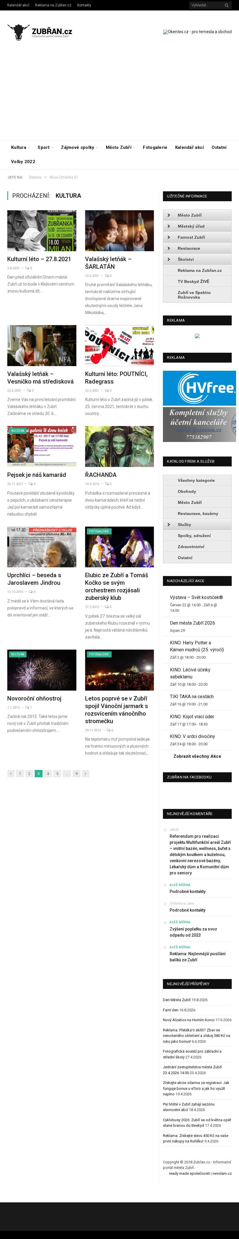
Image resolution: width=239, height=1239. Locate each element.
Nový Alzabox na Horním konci (189, 1020)
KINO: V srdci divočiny (192, 736)
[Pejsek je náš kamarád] (41, 446)
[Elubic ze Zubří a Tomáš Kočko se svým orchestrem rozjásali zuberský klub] (119, 547)
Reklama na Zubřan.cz (53, 5)
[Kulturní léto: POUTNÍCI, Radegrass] (119, 345)
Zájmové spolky (77, 147)
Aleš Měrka (180, 885)
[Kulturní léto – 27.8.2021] (41, 230)
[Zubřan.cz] (44, 31)
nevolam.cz (222, 1173)
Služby (184, 524)
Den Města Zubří (177, 1000)
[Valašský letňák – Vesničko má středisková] (41, 345)
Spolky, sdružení (194, 535)
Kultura (18, 147)
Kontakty (84, 5)
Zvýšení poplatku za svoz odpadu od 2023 (193, 932)
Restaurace (189, 248)
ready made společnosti (189, 1173)
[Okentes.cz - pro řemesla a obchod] (197, 337)
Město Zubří (118, 147)
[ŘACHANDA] (119, 446)
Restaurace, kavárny (198, 513)
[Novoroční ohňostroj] (41, 670)
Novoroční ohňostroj (34, 698)
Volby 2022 (23, 161)
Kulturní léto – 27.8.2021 (39, 259)
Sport (44, 147)
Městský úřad (191, 226)
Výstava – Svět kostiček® (196, 597)
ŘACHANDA (101, 474)
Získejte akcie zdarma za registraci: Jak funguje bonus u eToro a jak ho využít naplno (196, 1088)
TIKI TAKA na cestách (192, 696)
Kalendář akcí (18, 5)
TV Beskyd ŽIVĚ (193, 281)
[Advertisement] (119, 96)
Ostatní (219, 147)
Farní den (170, 1010)
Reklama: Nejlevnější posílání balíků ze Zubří (198, 956)
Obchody (187, 491)
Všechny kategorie (196, 480)
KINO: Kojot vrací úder (192, 716)
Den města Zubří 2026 (192, 623)
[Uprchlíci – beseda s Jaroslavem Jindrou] (41, 547)
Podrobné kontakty (187, 891)
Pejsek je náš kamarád (36, 474)
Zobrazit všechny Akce (197, 756)
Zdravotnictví (191, 546)
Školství (186, 259)
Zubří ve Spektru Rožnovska (194, 295)
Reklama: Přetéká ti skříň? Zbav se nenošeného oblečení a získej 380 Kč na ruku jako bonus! (196, 1036)
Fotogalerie (155, 147)
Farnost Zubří (191, 237)
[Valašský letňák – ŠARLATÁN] (119, 230)
